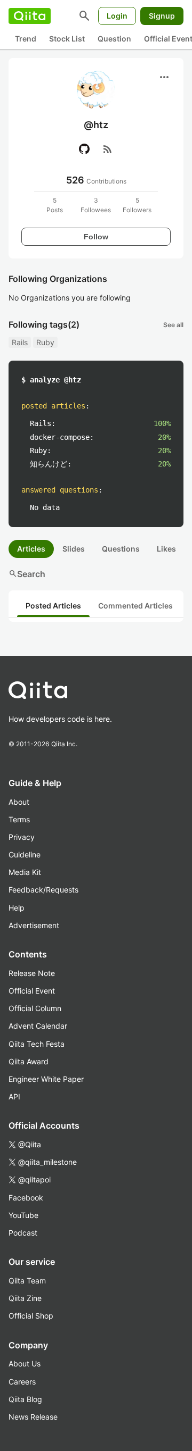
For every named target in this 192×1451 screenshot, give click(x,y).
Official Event (32, 990)
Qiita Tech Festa (37, 1043)
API (14, 1096)
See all (173, 325)
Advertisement (34, 925)
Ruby (45, 342)
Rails (20, 342)
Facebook (26, 1197)
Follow (96, 236)
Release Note (32, 973)
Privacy (22, 836)
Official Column (35, 1008)
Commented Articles (135, 605)
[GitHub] (84, 149)
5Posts (54, 205)
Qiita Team (27, 1280)
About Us (25, 1363)
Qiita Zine (25, 1298)
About (19, 801)
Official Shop (31, 1315)
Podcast (23, 1232)
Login (117, 15)
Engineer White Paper (46, 1078)
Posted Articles (53, 605)
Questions (121, 548)
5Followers (137, 205)
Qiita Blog (25, 1399)
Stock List (67, 38)
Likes (166, 548)
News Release (33, 1416)
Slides (73, 548)
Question (114, 38)
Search (27, 574)
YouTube (23, 1215)
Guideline (25, 854)
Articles (31, 548)
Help (17, 907)
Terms (19, 819)
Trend (25, 38)
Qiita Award (29, 1061)
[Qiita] (30, 16)
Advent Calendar (38, 1025)
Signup (162, 15)
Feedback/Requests (43, 889)
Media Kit (25, 872)
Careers (22, 1381)
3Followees (96, 205)
